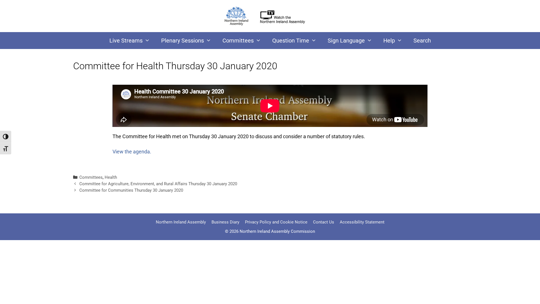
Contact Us (323, 222)
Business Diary (225, 222)
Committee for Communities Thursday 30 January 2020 (131, 190)
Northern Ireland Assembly (181, 222)
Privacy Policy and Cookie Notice (276, 222)
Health (111, 177)
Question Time (290, 40)
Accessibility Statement (362, 222)
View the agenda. (131, 152)
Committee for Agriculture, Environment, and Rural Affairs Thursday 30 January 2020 (158, 183)
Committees (238, 40)
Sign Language (346, 40)
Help (389, 40)
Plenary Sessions (182, 40)
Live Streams (126, 40)
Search (422, 40)
